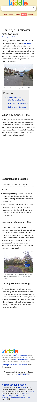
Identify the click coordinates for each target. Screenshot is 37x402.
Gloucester (27, 43)
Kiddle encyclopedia (20, 355)
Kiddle (4, 395)
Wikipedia (31, 391)
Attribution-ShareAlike (21, 359)
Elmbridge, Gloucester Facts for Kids (14, 365)
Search (33, 8)
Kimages (17, 14)
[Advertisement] (18, 21)
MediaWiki (26, 393)
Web (5, 14)
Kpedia (24, 14)
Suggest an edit (23, 374)
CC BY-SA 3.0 (22, 387)
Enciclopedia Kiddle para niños (20, 397)
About (17, 395)
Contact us (5, 397)
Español (30, 14)
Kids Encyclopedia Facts (9, 37)
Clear (29, 8)
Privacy (24, 395)
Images (11, 14)
